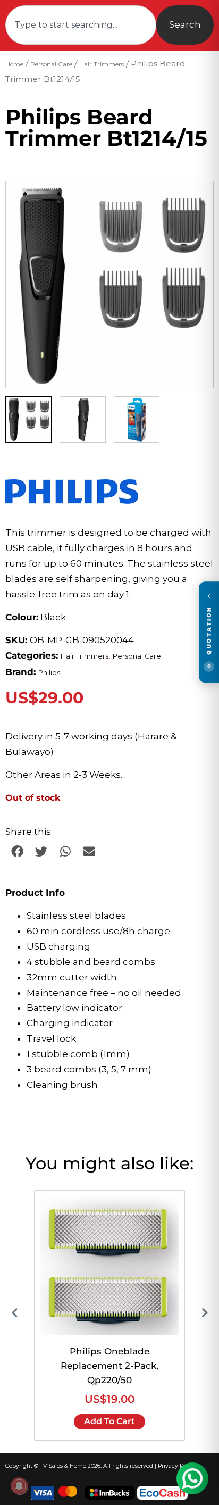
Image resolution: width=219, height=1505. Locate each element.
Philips (49, 673)
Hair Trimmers (101, 64)
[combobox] (80, 25)
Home (14, 64)
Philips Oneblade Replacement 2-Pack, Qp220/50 (109, 1365)
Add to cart (109, 1421)
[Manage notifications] (19, 1485)
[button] (195, 199)
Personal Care (51, 64)
